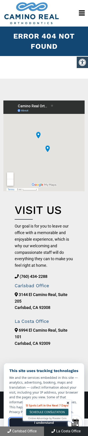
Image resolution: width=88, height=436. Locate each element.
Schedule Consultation (47, 412)
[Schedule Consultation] (75, 423)
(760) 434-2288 (33, 276)
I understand (44, 422)
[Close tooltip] (67, 402)
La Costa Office (68, 431)
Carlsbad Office (24, 431)
